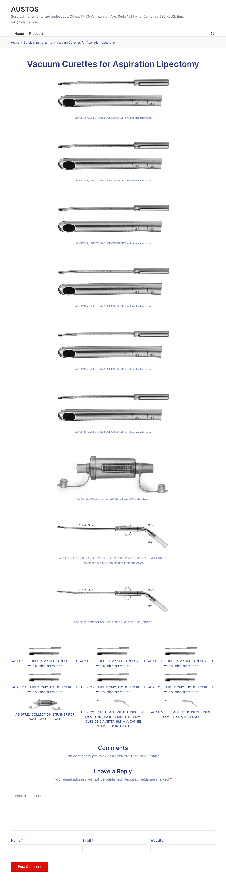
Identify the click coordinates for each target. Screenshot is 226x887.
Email (88, 840)
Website (156, 840)
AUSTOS (24, 9)
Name (17, 840)
